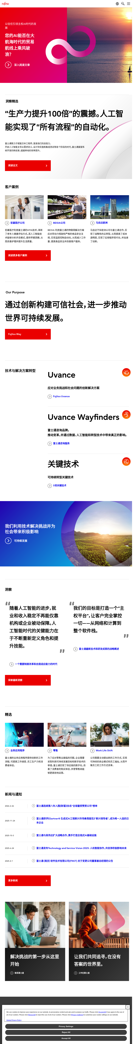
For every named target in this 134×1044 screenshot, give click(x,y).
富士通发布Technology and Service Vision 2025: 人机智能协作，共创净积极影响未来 (81, 848)
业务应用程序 (17, 750)
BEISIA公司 (59, 223)
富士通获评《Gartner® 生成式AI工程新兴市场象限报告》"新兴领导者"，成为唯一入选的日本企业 (82, 820)
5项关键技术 (59, 485)
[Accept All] (102, 1012)
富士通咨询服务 (61, 443)
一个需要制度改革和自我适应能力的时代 (36, 664)
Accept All (66, 1038)
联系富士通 (19, 973)
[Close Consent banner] (128, 1007)
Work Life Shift (104, 750)
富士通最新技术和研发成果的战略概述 (99, 649)
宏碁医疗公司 (17, 223)
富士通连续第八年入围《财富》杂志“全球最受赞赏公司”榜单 (66, 806)
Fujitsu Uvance (61, 396)
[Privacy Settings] (77, 1015)
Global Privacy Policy (13, 1020)
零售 (55, 750)
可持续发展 (20, 540)
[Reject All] (32, 1015)
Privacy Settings (66, 1026)
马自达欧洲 (102, 222)
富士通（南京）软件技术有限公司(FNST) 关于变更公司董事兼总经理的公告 (74, 861)
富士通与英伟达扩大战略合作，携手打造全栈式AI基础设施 (66, 835)
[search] (122, 3)
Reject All (66, 1032)
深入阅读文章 (22, 65)
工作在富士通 (84, 973)
